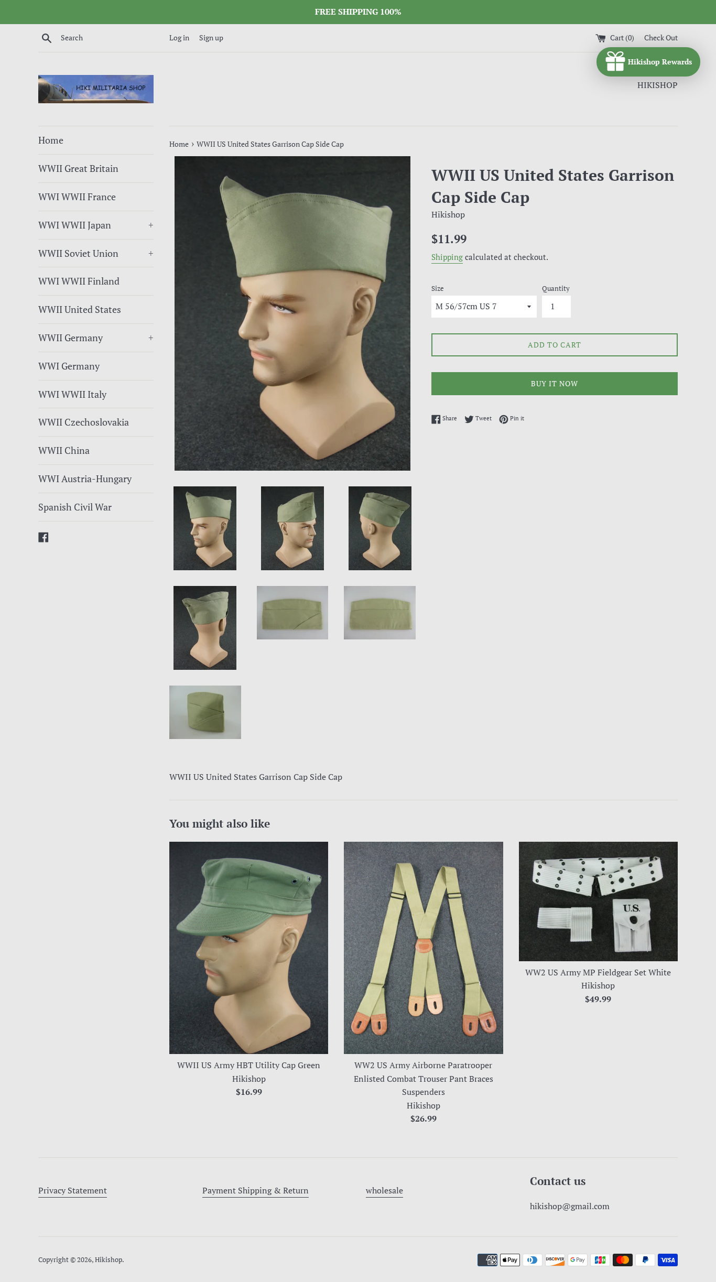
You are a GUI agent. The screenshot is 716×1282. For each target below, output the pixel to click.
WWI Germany (69, 366)
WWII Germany (96, 337)
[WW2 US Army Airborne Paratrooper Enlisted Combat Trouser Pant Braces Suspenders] (423, 947)
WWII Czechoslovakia (83, 422)
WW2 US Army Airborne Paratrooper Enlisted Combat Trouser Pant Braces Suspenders (423, 1079)
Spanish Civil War (75, 507)
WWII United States (79, 309)
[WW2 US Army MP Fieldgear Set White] (598, 901)
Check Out (661, 37)
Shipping (447, 257)
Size (437, 288)
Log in (179, 37)
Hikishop (108, 1259)
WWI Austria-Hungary (85, 478)
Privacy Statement (72, 1190)
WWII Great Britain (78, 168)
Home (50, 140)
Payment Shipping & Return (255, 1190)
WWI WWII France (77, 196)
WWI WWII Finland (79, 281)
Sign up (211, 37)
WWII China (64, 450)
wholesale (384, 1190)
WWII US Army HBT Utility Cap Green (248, 1065)
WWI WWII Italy (72, 394)
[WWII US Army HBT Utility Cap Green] (248, 947)
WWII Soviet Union (96, 253)
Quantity (556, 288)
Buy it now (554, 383)
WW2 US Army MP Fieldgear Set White (598, 972)
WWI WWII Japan (96, 225)
